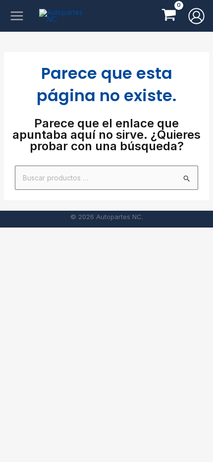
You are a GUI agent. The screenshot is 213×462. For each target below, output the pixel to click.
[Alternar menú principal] (16, 16)
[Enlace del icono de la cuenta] (196, 16)
